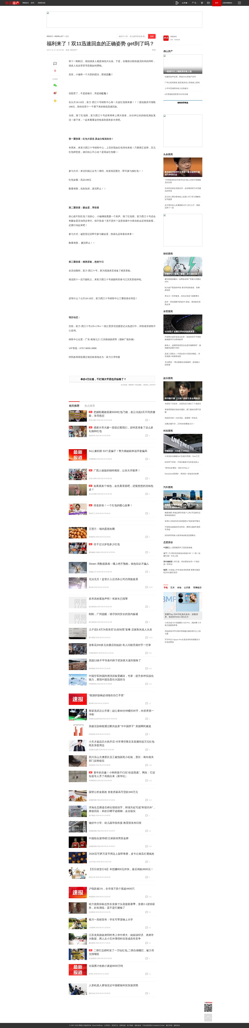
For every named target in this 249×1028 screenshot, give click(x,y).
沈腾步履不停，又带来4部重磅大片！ (180, 424)
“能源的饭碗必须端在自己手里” (106, 695)
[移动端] (177, 3)
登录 (216, 3)
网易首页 (26, 3)
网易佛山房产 (59, 36)
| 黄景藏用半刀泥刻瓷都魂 (177, 548)
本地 (179, 587)
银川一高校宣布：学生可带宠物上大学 (111, 919)
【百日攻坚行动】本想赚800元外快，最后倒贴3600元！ (121, 869)
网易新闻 (173, 36)
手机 (166, 587)
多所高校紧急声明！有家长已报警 (108, 598)
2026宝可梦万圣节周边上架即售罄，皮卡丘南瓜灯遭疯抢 (121, 853)
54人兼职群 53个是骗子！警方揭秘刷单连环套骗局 (118, 451)
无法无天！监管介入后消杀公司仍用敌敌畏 (113, 579)
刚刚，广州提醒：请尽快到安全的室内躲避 (113, 614)
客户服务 (130, 1025)
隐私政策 (138, 1025)
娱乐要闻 (168, 378)
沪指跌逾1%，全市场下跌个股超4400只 (112, 888)
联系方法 (115, 1025)
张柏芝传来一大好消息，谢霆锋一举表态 (181, 418)
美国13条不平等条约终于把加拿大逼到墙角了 (115, 660)
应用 (32, 3)
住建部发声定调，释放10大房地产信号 (180, 77)
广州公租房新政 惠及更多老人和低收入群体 (182, 82)
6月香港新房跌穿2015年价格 (176, 94)
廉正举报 (169, 1025)
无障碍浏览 (41, 3)
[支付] (202, 3)
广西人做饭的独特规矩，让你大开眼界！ (117, 470)
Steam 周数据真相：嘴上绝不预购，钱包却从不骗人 (119, 563)
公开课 (187, 587)
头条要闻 (168, 154)
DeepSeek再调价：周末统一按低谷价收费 (182, 474)
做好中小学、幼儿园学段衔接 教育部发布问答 (115, 822)
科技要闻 (168, 430)
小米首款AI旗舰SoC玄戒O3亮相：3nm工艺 (182, 456)
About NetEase (97, 1025)
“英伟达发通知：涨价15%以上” (177, 468)
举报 (154, 50)
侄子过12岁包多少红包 (107, 544)
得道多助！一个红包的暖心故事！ (113, 505)
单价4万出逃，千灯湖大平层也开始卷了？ (103, 379)
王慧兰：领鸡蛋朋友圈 (102, 528)
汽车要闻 (168, 487)
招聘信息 (122, 1025)
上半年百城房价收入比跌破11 (176, 88)
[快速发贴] (55, 64)
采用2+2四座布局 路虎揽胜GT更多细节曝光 (182, 521)
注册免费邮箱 (227, 3)
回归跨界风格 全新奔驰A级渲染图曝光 (180, 535)
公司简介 (107, 1025)
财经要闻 (168, 253)
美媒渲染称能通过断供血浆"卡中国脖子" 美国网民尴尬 (120, 726)
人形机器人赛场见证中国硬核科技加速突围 (113, 985)
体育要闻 (168, 311)
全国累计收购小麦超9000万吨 (106, 965)
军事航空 (197, 587)
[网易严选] (194, 3)
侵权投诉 (177, 1025)
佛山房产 (168, 51)
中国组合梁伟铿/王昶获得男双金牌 (109, 838)
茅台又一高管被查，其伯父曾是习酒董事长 (182, 296)
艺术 (172, 587)
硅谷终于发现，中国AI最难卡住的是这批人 (182, 462)
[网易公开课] (185, 3)
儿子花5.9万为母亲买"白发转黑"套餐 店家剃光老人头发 (120, 629)
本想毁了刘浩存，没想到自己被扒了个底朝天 (183, 404)
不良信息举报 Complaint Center (153, 1025)
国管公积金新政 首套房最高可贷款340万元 (113, 792)
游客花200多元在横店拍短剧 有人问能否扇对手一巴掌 (120, 645)
